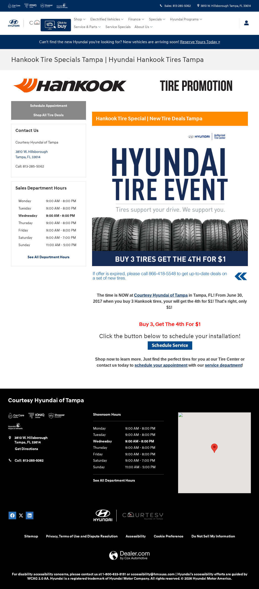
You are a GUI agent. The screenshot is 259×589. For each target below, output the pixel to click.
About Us (142, 27)
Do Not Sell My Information (213, 536)
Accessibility (136, 536)
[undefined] (170, 345)
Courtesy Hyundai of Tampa (161, 295)
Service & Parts (85, 27)
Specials (155, 19)
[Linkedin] (29, 515)
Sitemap (31, 536)
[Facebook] (12, 515)
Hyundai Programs (184, 19)
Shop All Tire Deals (48, 115)
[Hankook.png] (125, 85)
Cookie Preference (168, 536)
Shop (78, 19)
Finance (134, 19)
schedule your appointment (161, 365)
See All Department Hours (48, 257)
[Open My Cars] (245, 23)
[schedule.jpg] (170, 345)
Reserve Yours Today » (200, 41)
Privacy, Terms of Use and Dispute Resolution (82, 536)
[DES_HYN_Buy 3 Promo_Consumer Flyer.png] (170, 197)
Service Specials (118, 27)
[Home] (16, 23)
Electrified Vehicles (105, 19)
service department (223, 365)
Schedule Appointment (48, 106)
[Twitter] (21, 515)
